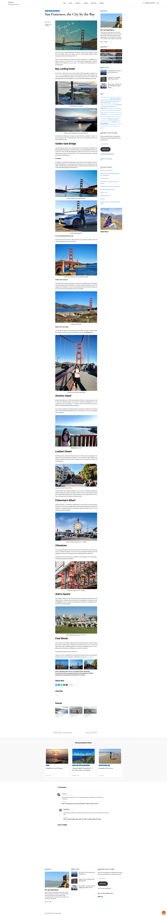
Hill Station (103, 114)
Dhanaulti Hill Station (113, 110)
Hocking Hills (108, 114)
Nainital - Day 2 (104, 192)
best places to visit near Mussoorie (110, 104)
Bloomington (109, 108)
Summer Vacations (113, 120)
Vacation (104, 124)
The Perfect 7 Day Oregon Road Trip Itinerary (114, 71)
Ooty (109, 118)
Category (77, 3)
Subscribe (105, 149)
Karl (88, 59)
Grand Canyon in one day (118, 112)
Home (64, 3)
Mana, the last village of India (107, 189)
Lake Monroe (112, 116)
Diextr (11, 2)
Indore (117, 114)
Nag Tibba (102, 118)
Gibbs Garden (111, 112)
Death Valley (104, 110)
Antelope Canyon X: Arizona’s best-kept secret (114, 97)
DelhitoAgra (108, 110)
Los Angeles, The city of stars (75, 714)
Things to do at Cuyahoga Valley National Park (114, 78)
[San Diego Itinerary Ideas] (61, 710)
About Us (86, 3)
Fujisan (108, 112)
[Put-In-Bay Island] (90, 710)
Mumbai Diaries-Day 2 (105, 195)
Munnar (115, 116)
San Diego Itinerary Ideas (60, 714)
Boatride (112, 108)
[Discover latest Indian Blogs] (100, 896)
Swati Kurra (47, 22)
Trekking (114, 122)
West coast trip (89, 657)
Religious (105, 765)
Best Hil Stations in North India (105, 99)
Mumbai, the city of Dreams (54, 768)
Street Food (106, 120)
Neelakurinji (106, 118)
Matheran (102, 199)
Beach (47, 765)
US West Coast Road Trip (106, 170)
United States (86, 765)
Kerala (104, 116)
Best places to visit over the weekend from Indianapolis (111, 106)
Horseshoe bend (113, 114)
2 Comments (49, 25)
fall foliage (105, 112)
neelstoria (64, 793)
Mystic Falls (119, 116)
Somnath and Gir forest (106, 768)
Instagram (71, 63)
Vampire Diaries (110, 124)
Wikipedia (83, 635)
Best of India (114, 99)
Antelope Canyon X (103, 97)
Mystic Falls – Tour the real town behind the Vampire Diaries (114, 85)
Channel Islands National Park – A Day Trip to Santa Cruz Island (82, 769)
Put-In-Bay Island (87, 714)
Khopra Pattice (107, 116)
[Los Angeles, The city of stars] (75, 710)
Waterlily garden (116, 126)
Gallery (70, 3)
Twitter (78, 63)
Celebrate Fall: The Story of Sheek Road (110, 186)
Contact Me (93, 3)
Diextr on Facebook (106, 159)
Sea (77, 765)
